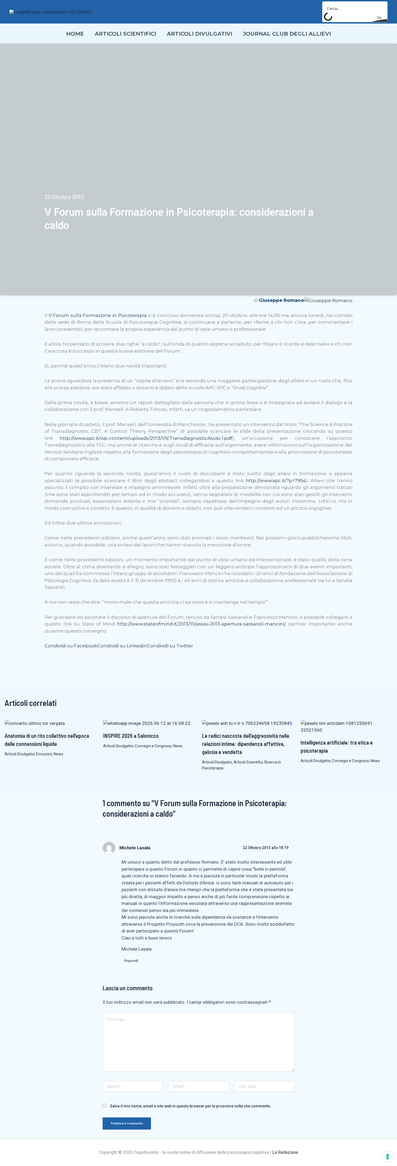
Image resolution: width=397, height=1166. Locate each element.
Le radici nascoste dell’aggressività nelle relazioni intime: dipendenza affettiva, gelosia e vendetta (245, 743)
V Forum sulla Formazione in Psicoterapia (98, 315)
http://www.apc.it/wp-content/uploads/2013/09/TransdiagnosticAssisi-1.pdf (146, 438)
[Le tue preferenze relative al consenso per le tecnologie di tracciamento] (387, 1156)
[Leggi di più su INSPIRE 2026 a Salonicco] (146, 723)
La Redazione (285, 1152)
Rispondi (131, 961)
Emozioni (44, 754)
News (58, 754)
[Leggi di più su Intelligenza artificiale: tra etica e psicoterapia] (346, 726)
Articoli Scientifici (248, 762)
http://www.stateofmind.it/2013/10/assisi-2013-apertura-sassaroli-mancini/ (201, 624)
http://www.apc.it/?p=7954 (276, 480)
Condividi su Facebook (71, 645)
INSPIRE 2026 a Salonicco (131, 735)
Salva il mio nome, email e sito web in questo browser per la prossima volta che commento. (190, 1106)
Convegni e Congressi (153, 746)
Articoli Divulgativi (20, 754)
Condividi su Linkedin (122, 645)
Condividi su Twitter (170, 645)
